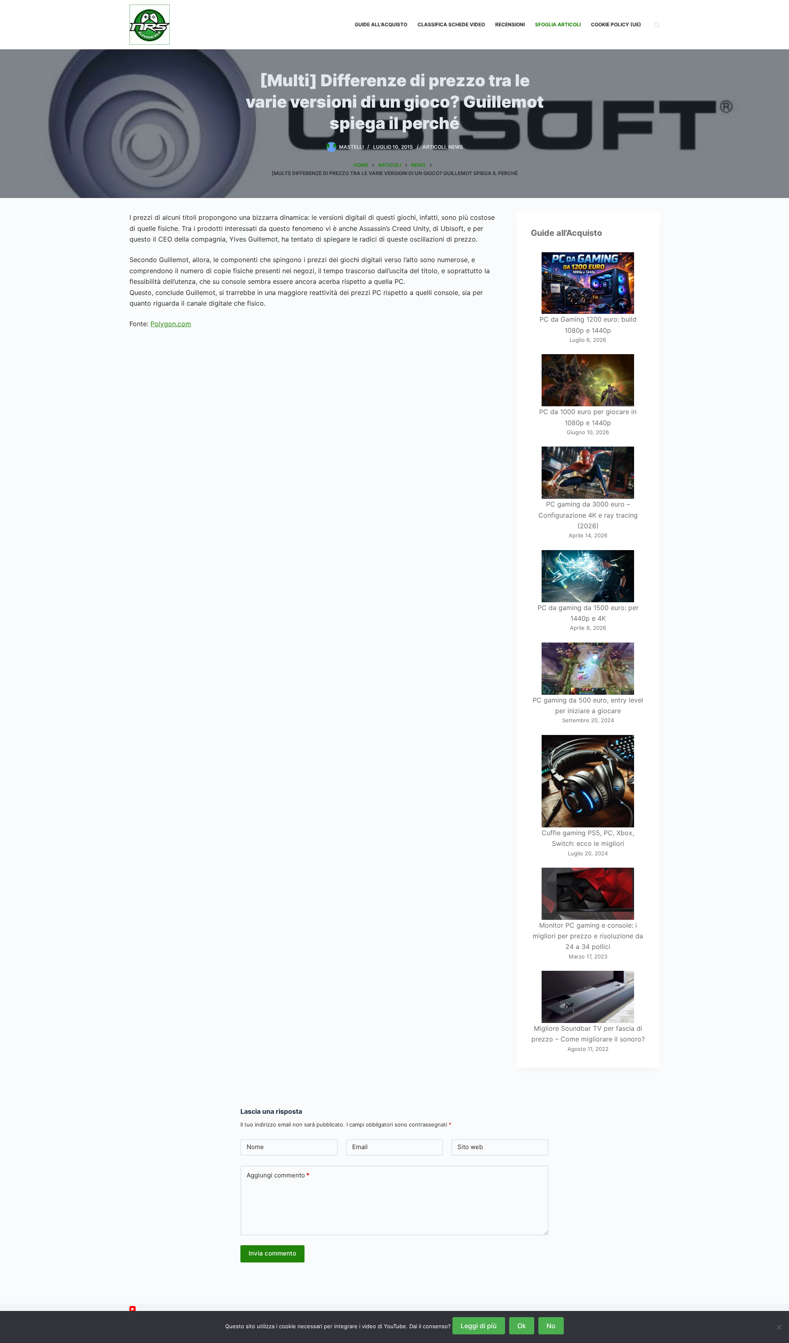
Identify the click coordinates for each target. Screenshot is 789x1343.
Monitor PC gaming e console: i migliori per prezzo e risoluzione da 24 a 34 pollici (588, 936)
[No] (779, 1327)
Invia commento (272, 1253)
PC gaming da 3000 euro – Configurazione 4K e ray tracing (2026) (588, 515)
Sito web (470, 1147)
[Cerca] (657, 25)
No (551, 1326)
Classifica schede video (451, 24)
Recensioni (510, 24)
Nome (255, 1147)
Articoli (433, 147)
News (455, 147)
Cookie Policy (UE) (616, 24)
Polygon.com (170, 324)
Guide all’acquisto (381, 24)
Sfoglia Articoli (558, 24)
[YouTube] (132, 1309)
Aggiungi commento (278, 1175)
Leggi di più (479, 1326)
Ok (521, 1326)
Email (360, 1147)
